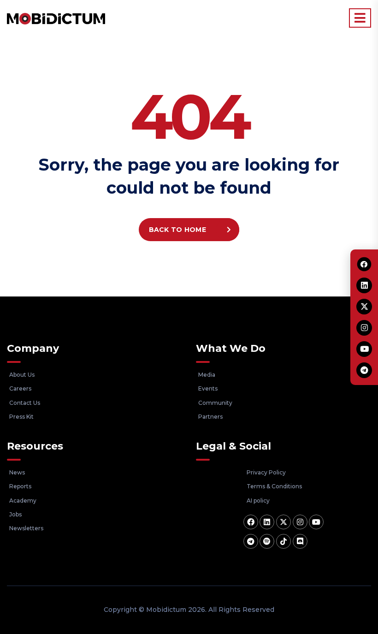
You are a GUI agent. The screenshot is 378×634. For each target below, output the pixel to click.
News (17, 472)
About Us (22, 374)
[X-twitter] (283, 522)
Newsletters (26, 528)
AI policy (258, 500)
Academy (22, 500)
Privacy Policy (266, 472)
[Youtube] (316, 522)
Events (208, 388)
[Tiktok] (283, 541)
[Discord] (300, 541)
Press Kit (21, 416)
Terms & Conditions (274, 486)
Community (215, 402)
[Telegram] (250, 541)
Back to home (177, 229)
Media (206, 374)
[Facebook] (250, 522)
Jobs (15, 514)
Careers (20, 388)
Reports (20, 486)
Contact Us (24, 402)
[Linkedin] (267, 522)
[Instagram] (300, 522)
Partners (210, 416)
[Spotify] (267, 541)
